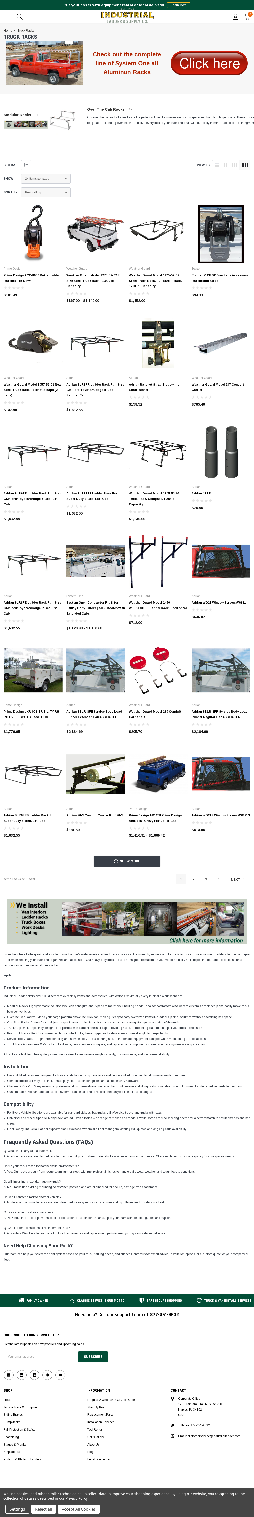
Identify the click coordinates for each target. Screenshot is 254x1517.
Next (236, 879)
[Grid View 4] (244, 165)
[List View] (217, 165)
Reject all (43, 1509)
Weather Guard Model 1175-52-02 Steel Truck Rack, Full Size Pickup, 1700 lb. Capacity (155, 281)
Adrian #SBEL (202, 493)
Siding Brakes (13, 1414)
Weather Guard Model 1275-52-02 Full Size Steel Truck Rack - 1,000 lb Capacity (95, 281)
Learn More (179, 5)
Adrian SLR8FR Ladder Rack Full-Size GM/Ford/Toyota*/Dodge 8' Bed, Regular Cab (95, 390)
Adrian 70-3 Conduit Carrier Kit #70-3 (94, 815)
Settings (17, 1509)
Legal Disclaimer (98, 1459)
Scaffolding (11, 1437)
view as (203, 165)
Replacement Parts (100, 1414)
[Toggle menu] (7, 17)
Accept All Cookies (79, 1509)
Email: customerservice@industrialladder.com (209, 1436)
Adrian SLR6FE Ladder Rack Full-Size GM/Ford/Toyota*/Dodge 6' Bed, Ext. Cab (32, 499)
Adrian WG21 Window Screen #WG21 (219, 602)
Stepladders (12, 1452)
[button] (44, 63)
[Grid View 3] (234, 165)
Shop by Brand (97, 1407)
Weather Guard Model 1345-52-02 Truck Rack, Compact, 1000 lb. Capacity (154, 499)
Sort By (11, 192)
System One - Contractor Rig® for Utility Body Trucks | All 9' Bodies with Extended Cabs (95, 608)
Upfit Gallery (95, 1437)
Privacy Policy (76, 1498)
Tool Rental (95, 1429)
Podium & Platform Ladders (22, 1459)
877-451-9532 (164, 1314)
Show (8, 178)
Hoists (8, 1400)
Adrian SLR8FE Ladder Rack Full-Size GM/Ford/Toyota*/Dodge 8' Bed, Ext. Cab (32, 608)
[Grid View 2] (226, 165)
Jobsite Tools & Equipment (21, 1407)
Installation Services (100, 1422)
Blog (90, 1452)
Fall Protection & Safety (19, 1429)
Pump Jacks (12, 1422)
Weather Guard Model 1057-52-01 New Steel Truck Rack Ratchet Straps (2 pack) (32, 390)
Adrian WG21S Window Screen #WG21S (221, 815)
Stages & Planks (15, 1444)
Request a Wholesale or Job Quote (111, 1400)
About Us (93, 1444)
